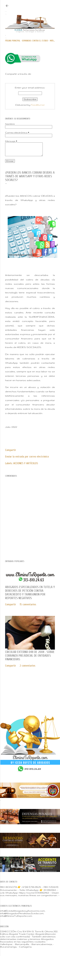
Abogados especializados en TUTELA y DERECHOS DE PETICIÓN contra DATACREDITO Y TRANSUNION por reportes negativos (30, 592)
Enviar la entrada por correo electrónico (27, 456)
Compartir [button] (10, 450)
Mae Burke (40, 698)
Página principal (12, 40)
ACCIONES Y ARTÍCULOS (25, 463)
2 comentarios (27, 665)
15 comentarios (28, 604)
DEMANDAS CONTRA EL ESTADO (35, 40)
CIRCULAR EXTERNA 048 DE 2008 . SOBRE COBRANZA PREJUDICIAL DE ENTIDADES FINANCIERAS (30, 655)
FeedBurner (38, 105)
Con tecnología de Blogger (32, 692)
